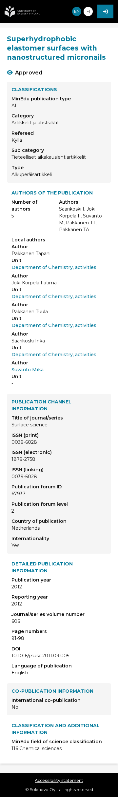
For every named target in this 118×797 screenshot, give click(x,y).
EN (77, 11)
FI (88, 11)
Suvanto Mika (27, 370)
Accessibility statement (59, 780)
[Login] (105, 11)
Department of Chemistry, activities (53, 267)
